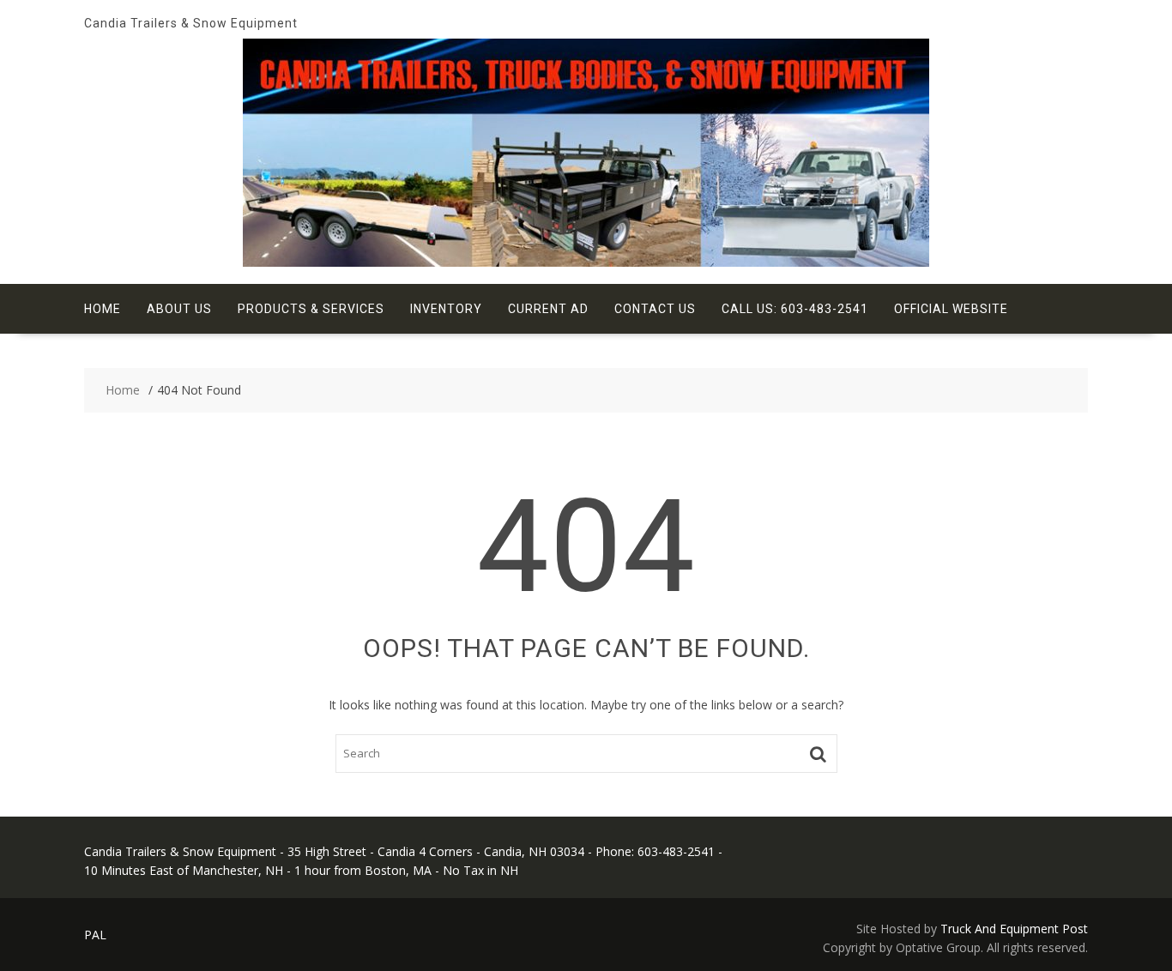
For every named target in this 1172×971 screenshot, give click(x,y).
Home (102, 309)
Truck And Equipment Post (1014, 928)
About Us (179, 309)
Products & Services (311, 309)
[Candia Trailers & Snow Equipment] (586, 262)
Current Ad (548, 309)
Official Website (951, 309)
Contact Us (655, 309)
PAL (95, 934)
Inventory (446, 309)
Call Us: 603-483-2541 (795, 309)
